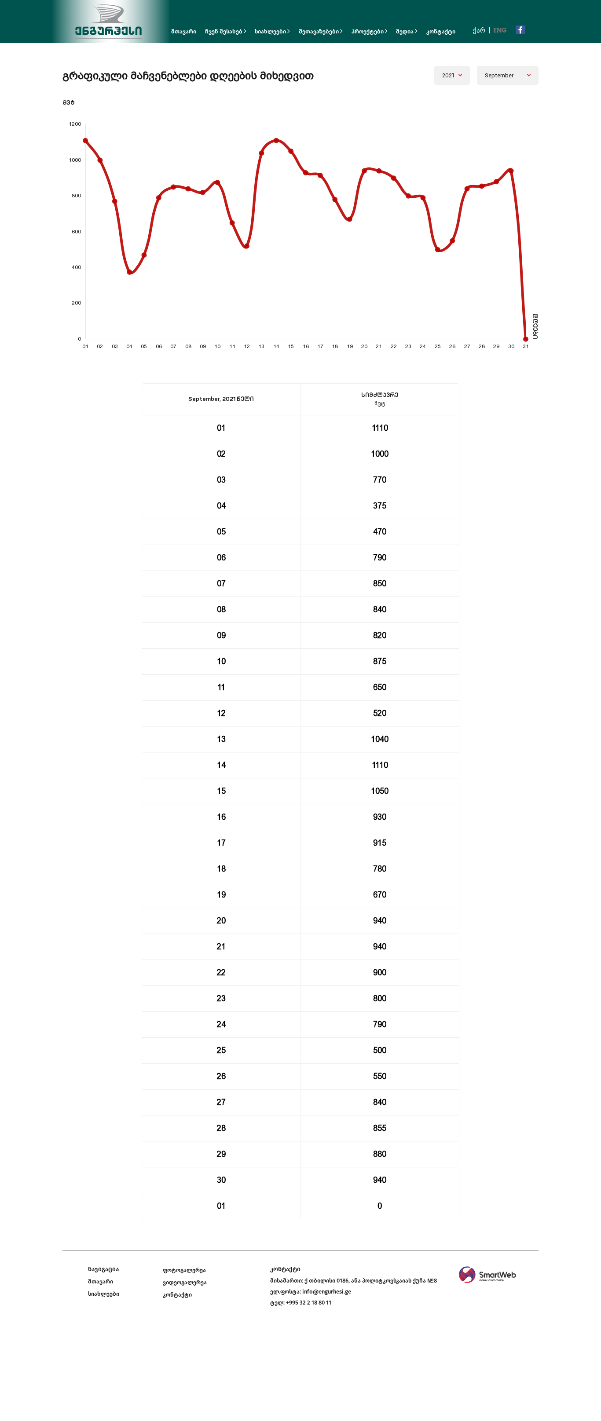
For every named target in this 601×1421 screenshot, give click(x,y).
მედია (405, 31)
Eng (500, 30)
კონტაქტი (440, 31)
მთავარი (183, 31)
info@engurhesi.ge (326, 1291)
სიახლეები (271, 31)
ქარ (479, 30)
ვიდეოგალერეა (185, 1282)
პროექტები (368, 31)
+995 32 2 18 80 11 (308, 1302)
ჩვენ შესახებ (224, 31)
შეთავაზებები (319, 31)
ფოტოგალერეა (184, 1270)
